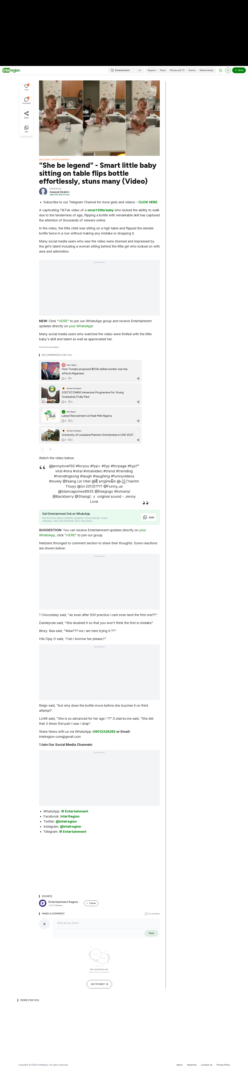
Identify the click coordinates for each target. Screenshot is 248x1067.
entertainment (61, 159)
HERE (63, 321)
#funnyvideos (122, 476)
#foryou (82, 466)
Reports (152, 70)
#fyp (94, 466)
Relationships (206, 70)
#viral (77, 471)
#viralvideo (93, 471)
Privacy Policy (223, 1065)
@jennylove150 (62, 466)
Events (192, 70)
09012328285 (104, 731)
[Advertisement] (124, 29)
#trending (124, 471)
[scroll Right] (50, 449)
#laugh (86, 476)
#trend (109, 471)
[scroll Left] (42, 449)
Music (163, 70)
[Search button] (220, 70)
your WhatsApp (80, 326)
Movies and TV (177, 70)
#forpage (119, 466)
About (179, 1065)
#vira (67, 471)
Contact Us (206, 1065)
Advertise (192, 1065)
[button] (26, 87)
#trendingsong (66, 476)
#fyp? (132, 466)
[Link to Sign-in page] (228, 70)
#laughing (101, 476)
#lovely (55, 481)
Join (151, 517)
